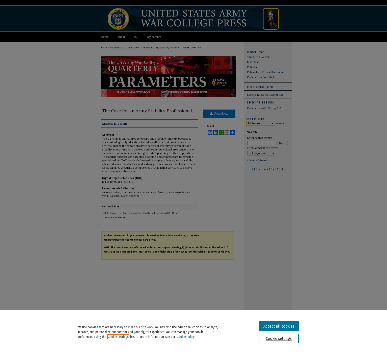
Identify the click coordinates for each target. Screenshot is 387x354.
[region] (193, 332)
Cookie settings (118, 337)
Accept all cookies (278, 326)
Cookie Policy (186, 337)
